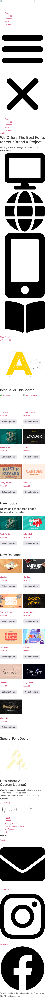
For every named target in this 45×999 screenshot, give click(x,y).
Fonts (7, 13)
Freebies (8, 16)
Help (7, 21)
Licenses (8, 18)
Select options (8, 421)
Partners (8, 24)
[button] (22, 72)
